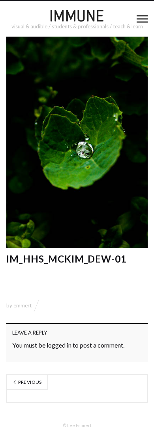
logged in (59, 345)
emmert (22, 305)
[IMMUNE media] (77, 15)
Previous (29, 382)
